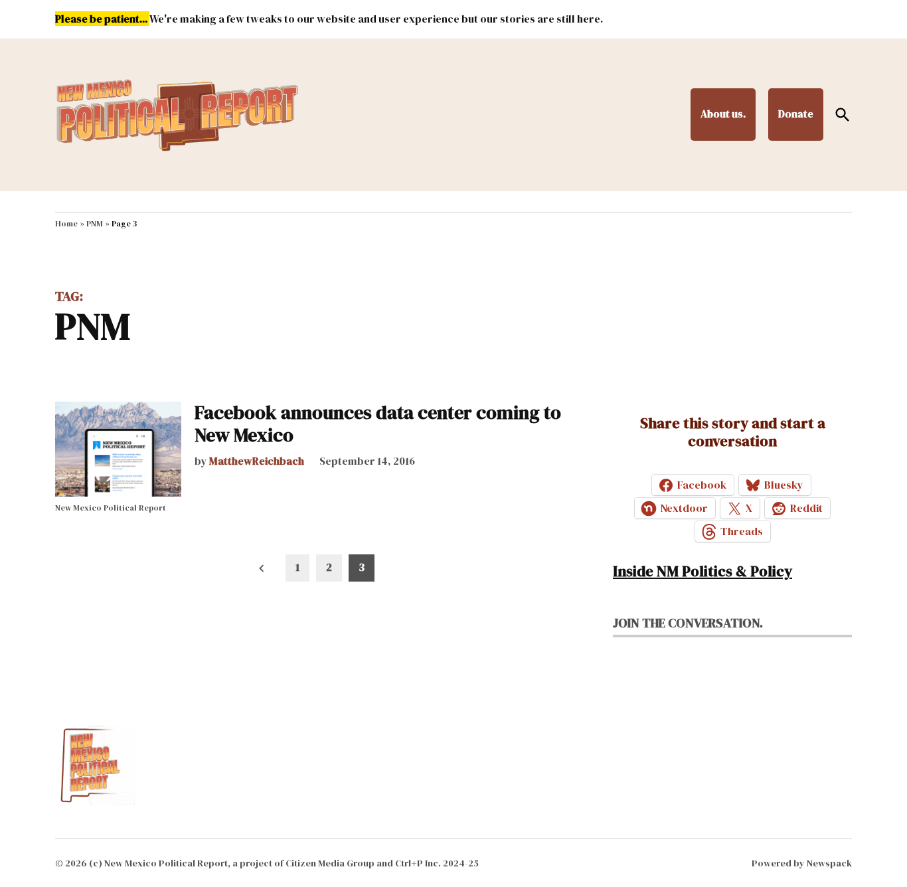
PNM (94, 223)
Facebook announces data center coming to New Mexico (378, 423)
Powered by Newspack (802, 863)
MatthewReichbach (256, 460)
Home (66, 223)
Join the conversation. (688, 622)
